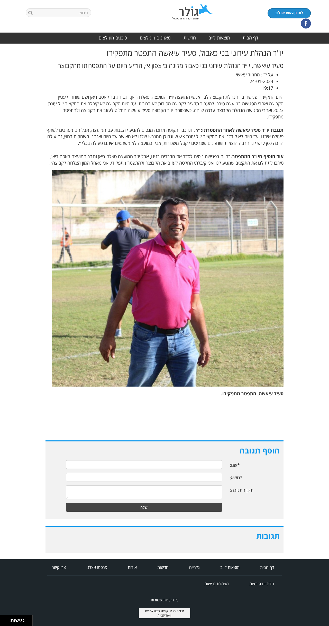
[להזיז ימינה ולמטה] (6, 622)
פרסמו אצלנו (96, 567)
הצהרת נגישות (216, 584)
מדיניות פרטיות (261, 584)
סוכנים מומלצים (113, 38)
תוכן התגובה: (241, 490)
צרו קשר (59, 567)
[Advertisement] (308, 126)
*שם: (235, 465)
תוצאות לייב (219, 38)
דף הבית (250, 38)
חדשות (190, 38)
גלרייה (194, 567)
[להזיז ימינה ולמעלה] (6, 619)
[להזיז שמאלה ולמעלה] (4, 619)
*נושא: (236, 477)
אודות (132, 567)
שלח (144, 507)
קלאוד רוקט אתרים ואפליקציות (158, 613)
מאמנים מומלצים (155, 38)
